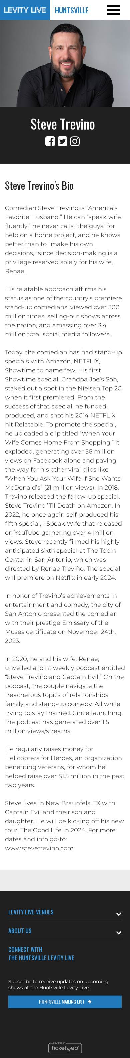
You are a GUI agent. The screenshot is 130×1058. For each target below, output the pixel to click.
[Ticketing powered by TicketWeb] (65, 1055)
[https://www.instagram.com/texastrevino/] (75, 141)
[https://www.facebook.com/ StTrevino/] (50, 141)
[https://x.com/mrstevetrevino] (62, 141)
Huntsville (71, 10)
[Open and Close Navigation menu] (117, 10)
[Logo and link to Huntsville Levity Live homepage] (25, 10)
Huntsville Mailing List (62, 1001)
